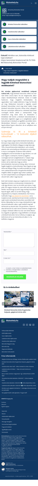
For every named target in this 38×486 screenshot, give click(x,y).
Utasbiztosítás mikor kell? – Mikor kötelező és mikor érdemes (18, 366)
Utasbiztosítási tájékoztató (9, 341)
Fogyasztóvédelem (7, 427)
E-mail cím (7, 258)
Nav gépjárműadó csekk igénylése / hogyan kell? (14, 393)
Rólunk (3, 414)
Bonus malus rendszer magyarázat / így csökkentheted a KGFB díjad (18, 374)
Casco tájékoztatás (7, 336)
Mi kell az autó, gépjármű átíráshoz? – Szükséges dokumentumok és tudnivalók (19, 389)
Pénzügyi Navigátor (7, 421)
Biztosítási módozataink (8, 352)
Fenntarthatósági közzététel (9, 424)
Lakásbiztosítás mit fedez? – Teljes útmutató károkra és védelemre (16, 370)
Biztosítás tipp (5, 346)
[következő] (3, 304)
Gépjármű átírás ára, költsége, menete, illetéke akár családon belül (19, 359)
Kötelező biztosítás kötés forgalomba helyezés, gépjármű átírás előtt (18, 363)
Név (5, 250)
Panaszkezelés (5, 419)
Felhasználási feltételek (8, 330)
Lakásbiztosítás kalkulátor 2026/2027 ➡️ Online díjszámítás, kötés (19, 385)
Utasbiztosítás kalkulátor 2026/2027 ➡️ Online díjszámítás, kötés (18, 383)
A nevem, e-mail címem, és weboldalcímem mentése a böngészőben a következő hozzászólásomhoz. (18, 269)
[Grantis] (9, 4)
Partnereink (5, 432)
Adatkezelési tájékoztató (8, 416)
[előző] (34, 304)
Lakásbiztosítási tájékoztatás (9, 338)
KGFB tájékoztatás (6, 333)
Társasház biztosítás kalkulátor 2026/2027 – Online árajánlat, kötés (17, 379)
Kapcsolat (4, 411)
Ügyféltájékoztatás (6, 429)
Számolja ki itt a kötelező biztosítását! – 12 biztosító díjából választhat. (19, 134)
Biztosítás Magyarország (8, 344)
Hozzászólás (8, 232)
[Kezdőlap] (2, 69)
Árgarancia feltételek (7, 349)
